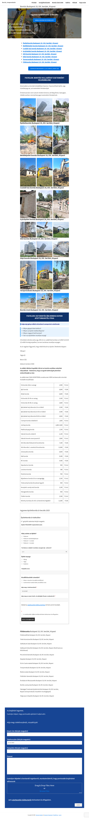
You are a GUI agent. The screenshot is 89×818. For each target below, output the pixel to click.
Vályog (25, 559)
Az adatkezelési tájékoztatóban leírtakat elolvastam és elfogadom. (40, 614)
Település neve (25, 568)
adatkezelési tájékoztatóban (36, 605)
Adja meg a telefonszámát (29, 587)
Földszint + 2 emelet (28, 543)
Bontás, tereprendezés (9, 2)
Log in (60, 815)
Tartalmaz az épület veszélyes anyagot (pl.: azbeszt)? (36, 548)
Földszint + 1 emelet (28, 541)
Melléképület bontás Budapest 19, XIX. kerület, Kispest (43, 46)
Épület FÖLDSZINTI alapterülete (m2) (31, 525)
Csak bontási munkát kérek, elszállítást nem (34, 582)
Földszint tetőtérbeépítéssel (30, 538)
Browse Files (44, 791)
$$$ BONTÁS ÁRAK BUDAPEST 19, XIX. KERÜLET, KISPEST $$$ (44, 68)
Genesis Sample (39, 815)
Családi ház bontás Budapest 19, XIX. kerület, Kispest (42, 48)
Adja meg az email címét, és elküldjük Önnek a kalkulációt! (38, 596)
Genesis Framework (48, 815)
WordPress (55, 815)
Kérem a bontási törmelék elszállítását (33, 580)
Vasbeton (25, 564)
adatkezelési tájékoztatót (21, 800)
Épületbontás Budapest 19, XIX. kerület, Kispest (40, 43)
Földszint (25, 536)
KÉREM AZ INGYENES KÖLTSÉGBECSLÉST (44, 20)
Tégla (24, 561)
